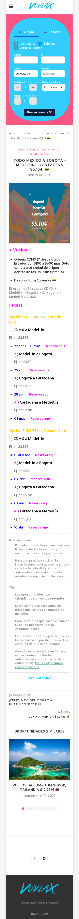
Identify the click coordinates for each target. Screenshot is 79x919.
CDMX (29, 133)
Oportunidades (39, 154)
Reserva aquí (55, 346)
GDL (43, 149)
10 (56, 808)
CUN (32, 149)
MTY (53, 149)
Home (12, 133)
